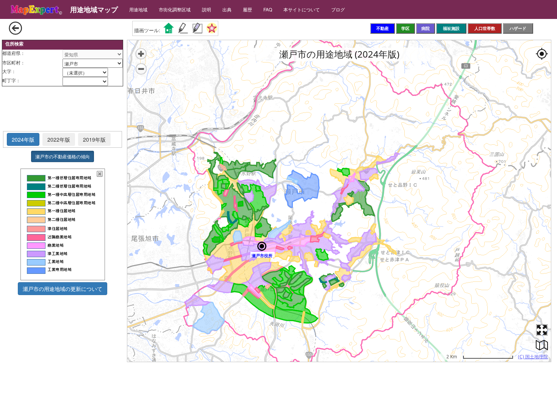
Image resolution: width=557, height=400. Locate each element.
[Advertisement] (62, 109)
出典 (227, 9)
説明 (206, 9)
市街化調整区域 (175, 9)
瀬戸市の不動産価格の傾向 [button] (62, 156)
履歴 (247, 9)
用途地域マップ (94, 9)
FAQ (267, 9)
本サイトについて (301, 9)
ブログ (338, 9)
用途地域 (138, 9)
